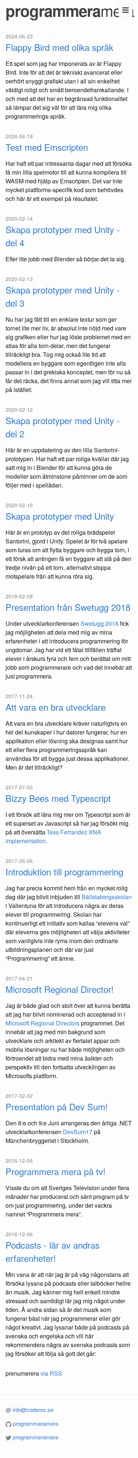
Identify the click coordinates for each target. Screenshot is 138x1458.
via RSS (51, 1373)
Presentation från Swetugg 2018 (68, 607)
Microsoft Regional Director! (60, 989)
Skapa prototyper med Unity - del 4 (63, 236)
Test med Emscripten (47, 147)
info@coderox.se (33, 1409)
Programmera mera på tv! (56, 1171)
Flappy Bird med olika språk (59, 47)
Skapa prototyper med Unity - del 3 (63, 296)
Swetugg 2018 (99, 623)
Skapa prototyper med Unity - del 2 (63, 427)
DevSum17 (77, 1132)
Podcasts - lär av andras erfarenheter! (53, 1251)
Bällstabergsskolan (107, 897)
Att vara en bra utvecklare (56, 706)
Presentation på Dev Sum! (57, 1106)
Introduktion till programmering (64, 871)
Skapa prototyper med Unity (60, 515)
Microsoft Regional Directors (42, 1023)
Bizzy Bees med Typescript (58, 798)
